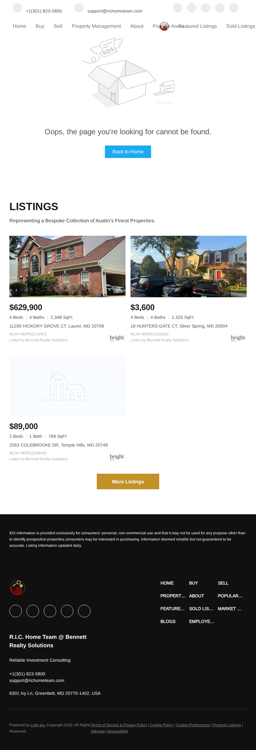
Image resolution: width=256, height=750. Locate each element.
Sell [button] (58, 26)
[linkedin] (191, 8)
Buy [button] (40, 26)
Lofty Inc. (38, 725)
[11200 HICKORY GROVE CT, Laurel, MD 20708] (67, 266)
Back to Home (128, 151)
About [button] (136, 26)
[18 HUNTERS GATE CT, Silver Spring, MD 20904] (188, 266)
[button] (174, 583)
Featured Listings (198, 26)
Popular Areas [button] (168, 26)
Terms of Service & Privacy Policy (119, 725)
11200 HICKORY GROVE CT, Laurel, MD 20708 (56, 325)
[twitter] (205, 8)
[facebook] (177, 8)
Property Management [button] (96, 26)
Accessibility (117, 731)
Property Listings (227, 725)
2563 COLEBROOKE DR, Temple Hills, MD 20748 (58, 444)
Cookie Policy (161, 725)
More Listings (128, 481)
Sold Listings (240, 26)
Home (19, 26)
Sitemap (98, 731)
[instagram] (219, 8)
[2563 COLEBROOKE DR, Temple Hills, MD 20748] (67, 385)
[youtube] (234, 8)
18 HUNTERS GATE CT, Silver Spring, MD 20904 (179, 325)
